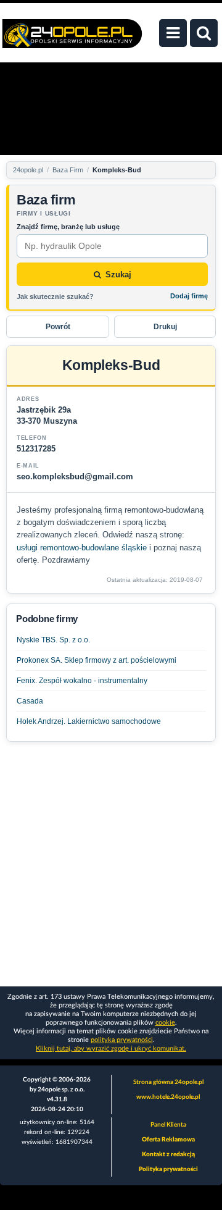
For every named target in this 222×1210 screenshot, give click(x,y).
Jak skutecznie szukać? (55, 296)
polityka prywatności (122, 1039)
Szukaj (118, 274)
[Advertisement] (111, 863)
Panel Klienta (168, 1125)
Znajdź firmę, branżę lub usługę (68, 226)
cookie (165, 1022)
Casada (30, 701)
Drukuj (165, 326)
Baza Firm (67, 170)
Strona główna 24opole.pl (168, 1082)
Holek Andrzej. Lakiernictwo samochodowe (89, 721)
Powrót (58, 326)
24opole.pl (28, 170)
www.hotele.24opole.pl (168, 1097)
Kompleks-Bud (116, 170)
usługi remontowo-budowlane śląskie (82, 547)
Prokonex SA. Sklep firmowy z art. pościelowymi (96, 660)
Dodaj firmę (189, 296)
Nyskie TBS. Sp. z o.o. (53, 640)
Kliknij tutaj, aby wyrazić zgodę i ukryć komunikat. (111, 1048)
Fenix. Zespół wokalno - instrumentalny (82, 680)
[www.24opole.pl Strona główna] (72, 40)
